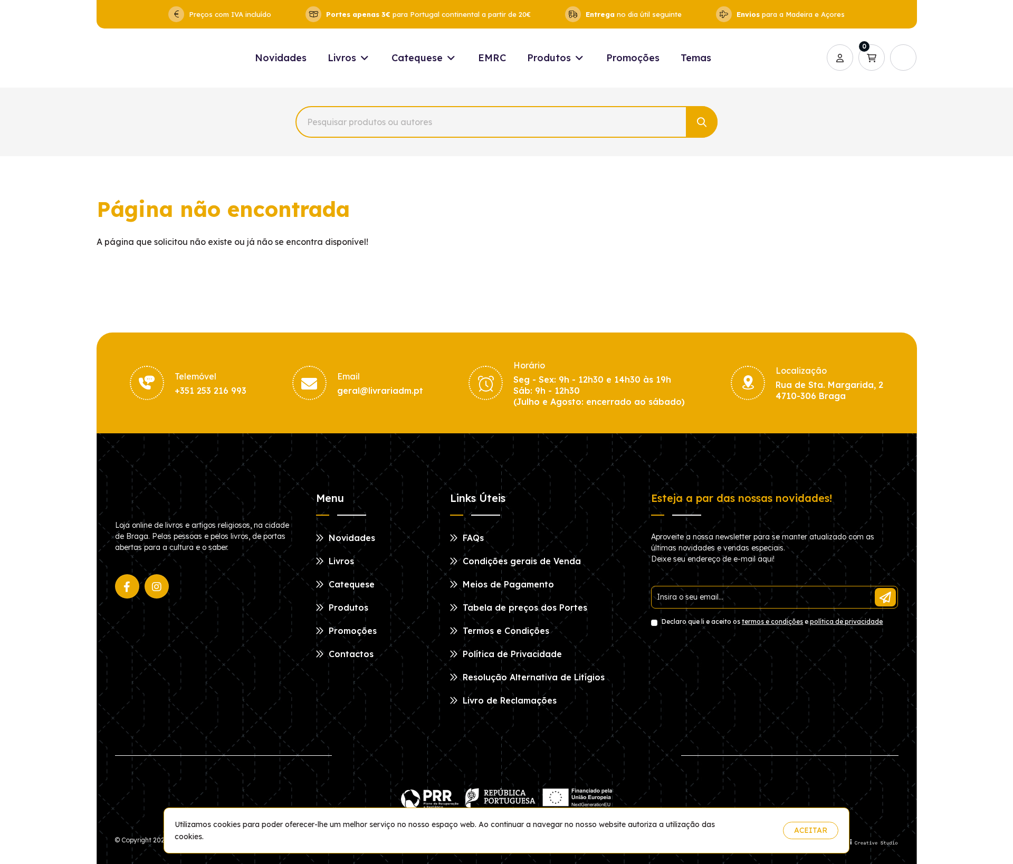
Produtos (550, 58)
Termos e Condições (504, 630)
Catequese (418, 58)
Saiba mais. (754, 830)
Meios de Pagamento (507, 584)
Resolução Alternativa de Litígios (532, 677)
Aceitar (810, 830)
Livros (343, 58)
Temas (696, 58)
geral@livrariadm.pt (380, 390)
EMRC (492, 58)
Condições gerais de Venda (520, 561)
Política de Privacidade (511, 654)
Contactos (350, 654)
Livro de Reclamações (508, 700)
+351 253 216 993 (210, 390)
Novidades (281, 58)
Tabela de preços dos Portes (523, 607)
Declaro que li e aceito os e (771, 621)
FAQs (472, 538)
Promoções (633, 58)
